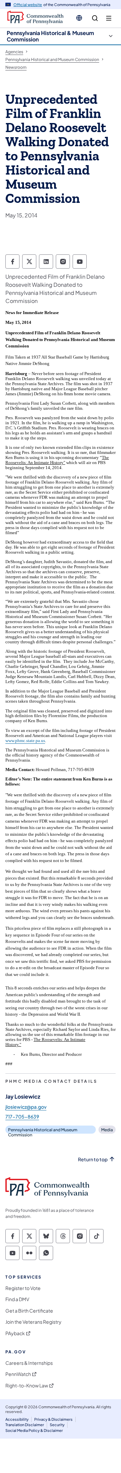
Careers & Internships (29, 1363)
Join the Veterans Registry (33, 1322)
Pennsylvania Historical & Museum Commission (50, 36)
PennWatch (18, 1374)
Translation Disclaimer (24, 1424)
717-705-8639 (22, 1116)
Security (57, 1424)
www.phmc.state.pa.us (25, 740)
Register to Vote (23, 1288)
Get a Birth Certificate (29, 1311)
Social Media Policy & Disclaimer (34, 1430)
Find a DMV (17, 1299)
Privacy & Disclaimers (53, 1419)
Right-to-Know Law (26, 1385)
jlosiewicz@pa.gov (25, 1107)
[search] (95, 18)
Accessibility (17, 1419)
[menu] (109, 18)
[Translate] (79, 17)
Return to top (93, 1159)
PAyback (15, 1333)
